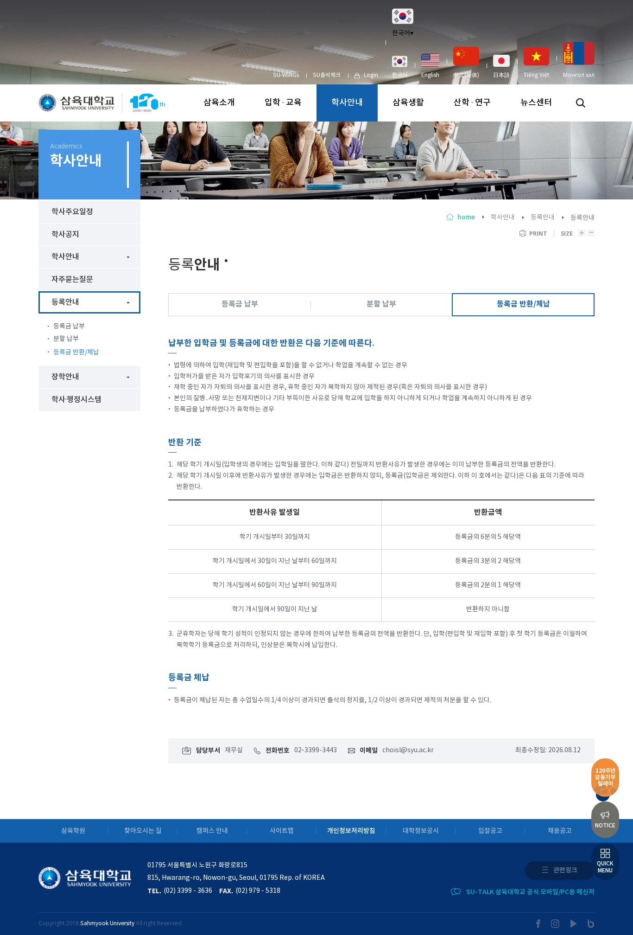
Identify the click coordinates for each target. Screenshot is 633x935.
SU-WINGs (286, 75)
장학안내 (65, 377)
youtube (573, 923)
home (466, 217)
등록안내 (543, 217)
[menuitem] (399, 67)
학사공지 (65, 234)
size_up (581, 233)
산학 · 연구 (472, 103)
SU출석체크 (327, 75)
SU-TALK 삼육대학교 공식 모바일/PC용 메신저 (530, 892)
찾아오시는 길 (143, 831)
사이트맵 (282, 831)
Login (371, 75)
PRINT (538, 233)
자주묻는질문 (72, 279)
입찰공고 (490, 831)
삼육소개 (219, 103)
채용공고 (560, 831)
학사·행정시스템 (76, 399)
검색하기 (581, 103)
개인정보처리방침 (351, 831)
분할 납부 (381, 304)
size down (591, 233)
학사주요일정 (72, 212)
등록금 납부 (240, 304)
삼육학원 (73, 831)
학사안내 (347, 103)
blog (591, 923)
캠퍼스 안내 (212, 831)
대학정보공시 (421, 831)
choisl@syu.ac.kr (408, 750)
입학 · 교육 (283, 103)
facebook (538, 923)
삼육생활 (408, 103)
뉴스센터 (536, 103)
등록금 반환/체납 (523, 304)
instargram (555, 923)
